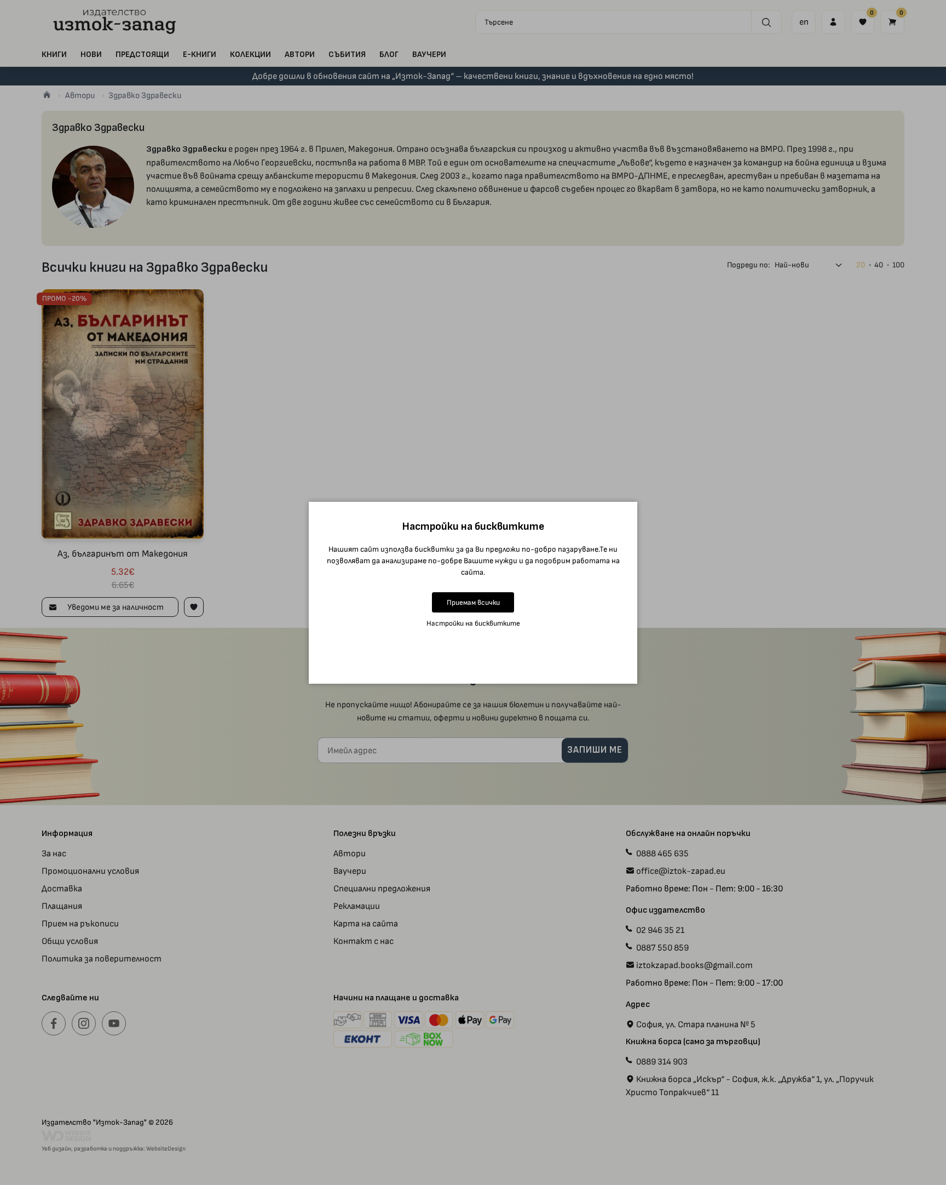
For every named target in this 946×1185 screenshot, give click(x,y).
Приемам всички (473, 602)
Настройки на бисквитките (473, 623)
